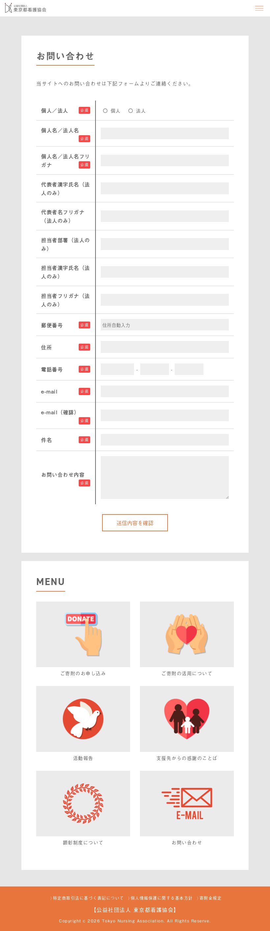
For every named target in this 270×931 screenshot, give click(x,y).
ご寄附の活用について (186, 672)
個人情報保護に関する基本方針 (162, 898)
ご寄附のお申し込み (83, 672)
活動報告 (83, 757)
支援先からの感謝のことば (187, 757)
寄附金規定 (211, 898)
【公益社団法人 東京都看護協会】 (135, 910)
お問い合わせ (187, 842)
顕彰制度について (83, 842)
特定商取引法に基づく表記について (88, 898)
